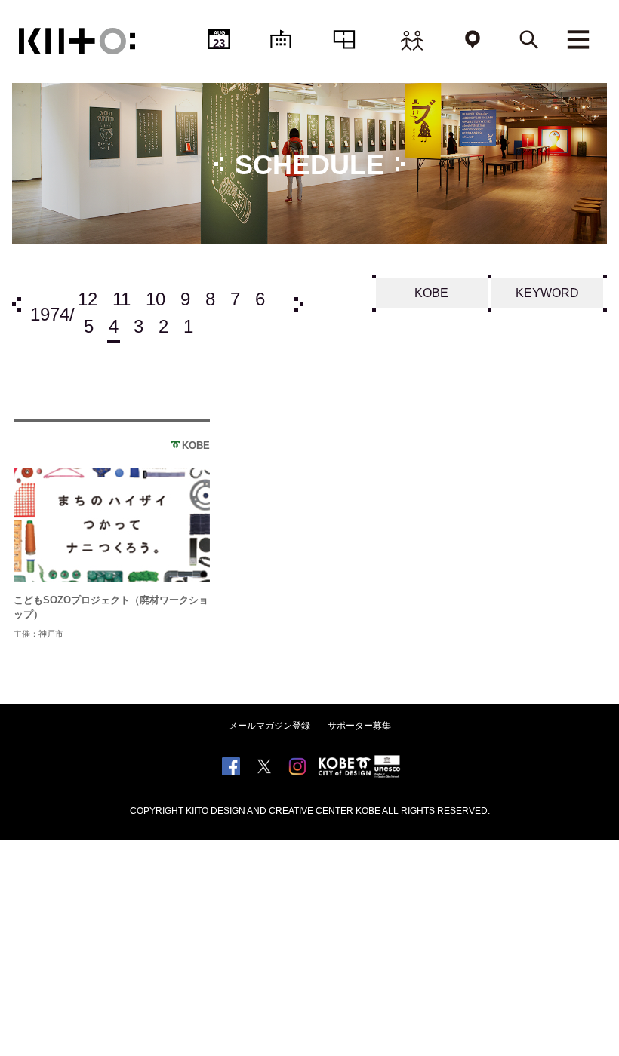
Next (298, 304)
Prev (16, 304)
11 (121, 299)
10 (155, 299)
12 (87, 299)
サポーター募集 (359, 725)
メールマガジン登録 (269, 725)
